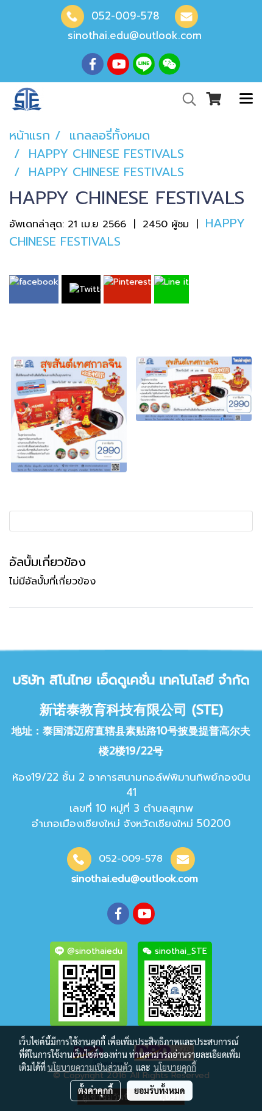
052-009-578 (125, 16)
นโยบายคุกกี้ (175, 1067)
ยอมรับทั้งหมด (159, 1090)
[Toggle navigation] (246, 99)
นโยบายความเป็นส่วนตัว (90, 1067)
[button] (185, 99)
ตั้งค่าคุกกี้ (95, 1090)
